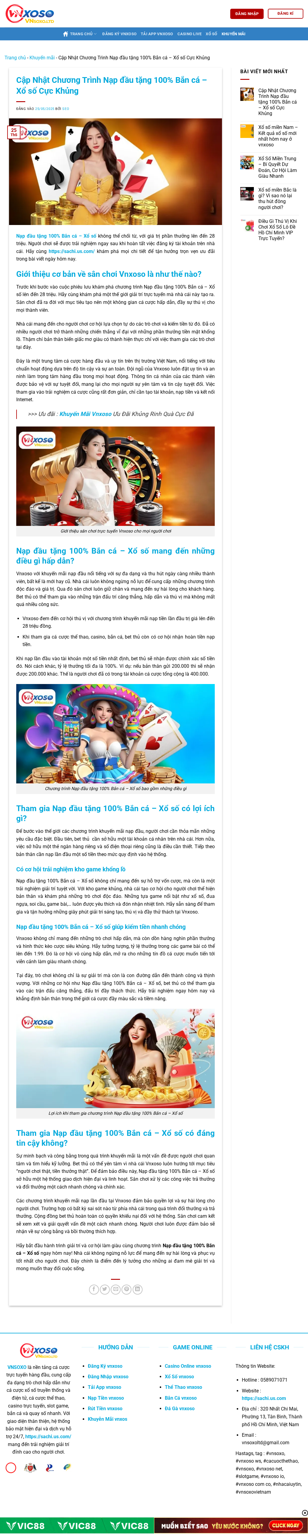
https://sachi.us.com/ (72, 251)
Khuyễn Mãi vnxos (107, 1419)
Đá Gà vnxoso (180, 1408)
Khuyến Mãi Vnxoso (85, 414)
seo (65, 109)
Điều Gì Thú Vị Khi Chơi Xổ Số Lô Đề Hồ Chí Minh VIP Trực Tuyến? (277, 230)
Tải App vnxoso (104, 1387)
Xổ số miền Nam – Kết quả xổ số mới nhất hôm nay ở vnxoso (278, 136)
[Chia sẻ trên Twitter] (105, 1290)
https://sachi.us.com (264, 1398)
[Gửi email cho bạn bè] (116, 1290)
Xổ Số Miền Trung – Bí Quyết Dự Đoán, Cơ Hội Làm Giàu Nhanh (277, 167)
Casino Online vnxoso (188, 1366)
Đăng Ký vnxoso (105, 1366)
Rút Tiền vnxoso (105, 1408)
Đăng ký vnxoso (119, 34)
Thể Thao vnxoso (183, 1387)
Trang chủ (81, 34)
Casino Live (189, 34)
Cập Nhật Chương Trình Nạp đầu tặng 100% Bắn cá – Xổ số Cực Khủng (277, 102)
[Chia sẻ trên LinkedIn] (138, 1290)
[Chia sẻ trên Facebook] (94, 1290)
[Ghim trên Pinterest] (126, 1290)
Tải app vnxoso (157, 34)
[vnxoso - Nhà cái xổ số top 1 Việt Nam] (29, 13)
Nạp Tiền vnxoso (106, 1398)
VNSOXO (17, 1367)
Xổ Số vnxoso (179, 1376)
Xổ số (211, 34)
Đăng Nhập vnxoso (108, 1376)
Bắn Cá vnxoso (181, 1398)
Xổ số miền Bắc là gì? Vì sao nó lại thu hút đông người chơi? (277, 198)
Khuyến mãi (234, 34)
